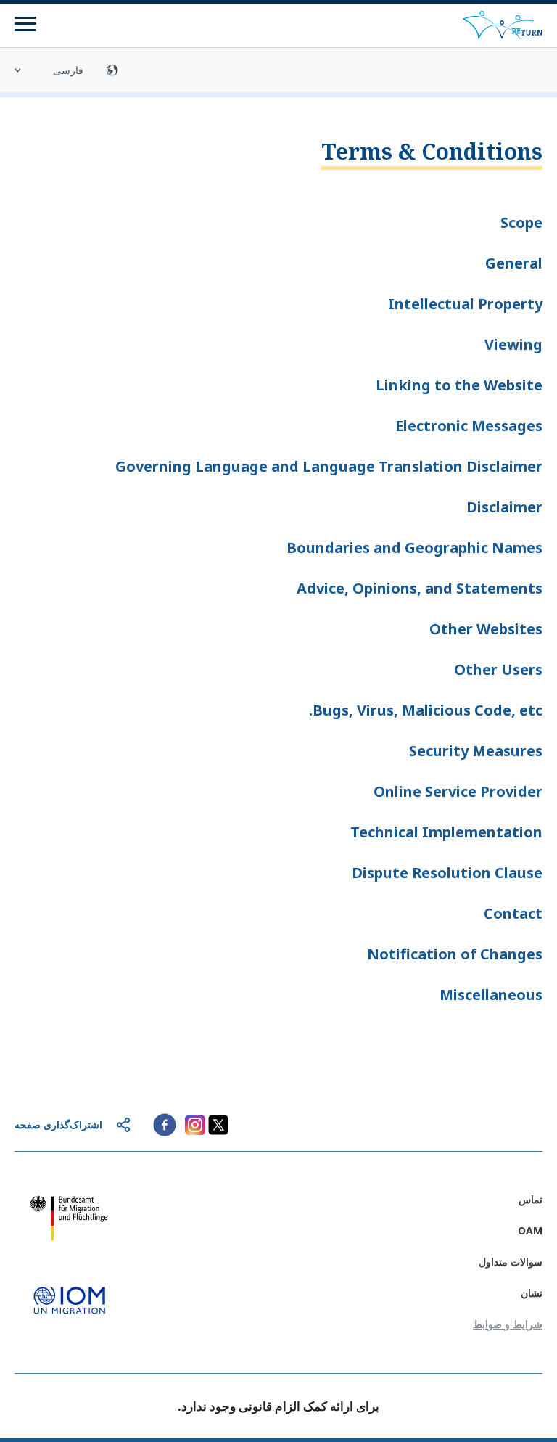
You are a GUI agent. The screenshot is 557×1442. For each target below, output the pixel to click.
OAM (530, 1230)
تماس (530, 1199)
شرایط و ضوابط (507, 1324)
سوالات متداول (510, 1262)
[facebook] (164, 1124)
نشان (531, 1293)
